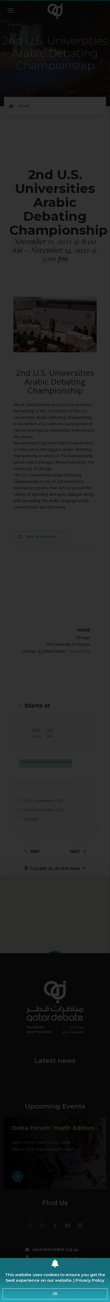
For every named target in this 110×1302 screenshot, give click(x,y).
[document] (55, 651)
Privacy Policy (90, 1280)
